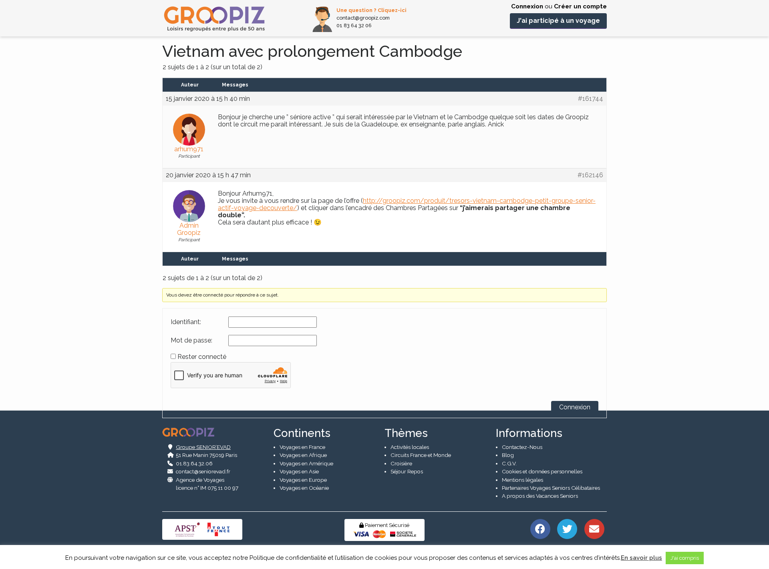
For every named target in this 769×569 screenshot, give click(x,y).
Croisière (401, 463)
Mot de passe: (191, 340)
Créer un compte (580, 6)
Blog (508, 455)
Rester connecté (201, 357)
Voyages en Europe (303, 480)
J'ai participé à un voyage (558, 20)
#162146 (590, 175)
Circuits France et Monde (421, 455)
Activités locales (410, 447)
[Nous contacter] (594, 528)
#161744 (590, 98)
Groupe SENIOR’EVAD (203, 447)
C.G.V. (509, 463)
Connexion (527, 6)
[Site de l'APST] (188, 529)
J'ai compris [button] (684, 558)
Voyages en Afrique (303, 455)
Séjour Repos (407, 471)
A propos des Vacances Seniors (540, 496)
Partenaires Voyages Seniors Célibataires (551, 488)
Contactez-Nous (522, 447)
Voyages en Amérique (306, 463)
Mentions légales (522, 480)
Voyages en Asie (299, 471)
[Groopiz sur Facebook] (540, 528)
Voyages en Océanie (304, 488)
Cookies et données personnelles (542, 471)
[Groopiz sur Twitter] (567, 528)
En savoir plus (641, 557)
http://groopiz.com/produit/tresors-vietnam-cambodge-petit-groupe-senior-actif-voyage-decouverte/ (407, 204)
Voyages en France (302, 447)
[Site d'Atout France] (219, 529)
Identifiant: (186, 322)
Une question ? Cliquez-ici (371, 10)
